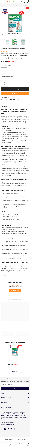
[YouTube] (11, 428)
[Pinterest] (8, 428)
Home (2, 5)
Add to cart (15, 371)
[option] (15, 21)
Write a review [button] (15, 290)
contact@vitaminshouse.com (7, 424)
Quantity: (3, 82)
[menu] (1, 2)
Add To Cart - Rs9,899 (15, 89)
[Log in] (24, 2)
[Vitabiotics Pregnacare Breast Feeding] (15, 350)
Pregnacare (8, 75)
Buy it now (15, 93)
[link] (7, 332)
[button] (25, 34)
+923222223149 (11, 422)
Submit (15, 388)
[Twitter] (14, 428)
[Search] (21, 2)
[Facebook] (1, 428)
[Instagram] (5, 428)
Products (7, 5)
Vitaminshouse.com (16, 270)
